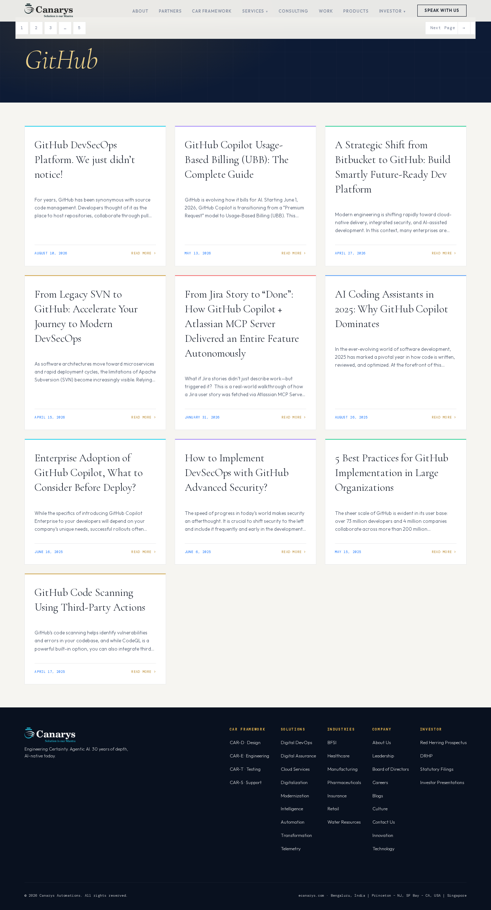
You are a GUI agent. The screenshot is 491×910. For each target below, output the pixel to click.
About (140, 11)
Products (355, 11)
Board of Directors (390, 769)
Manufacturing (342, 769)
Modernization (295, 795)
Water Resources (344, 822)
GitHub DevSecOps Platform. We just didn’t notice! (85, 159)
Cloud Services (295, 769)
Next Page (447, 27)
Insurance (337, 795)
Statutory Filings (436, 769)
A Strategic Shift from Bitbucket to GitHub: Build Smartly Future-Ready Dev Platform (392, 167)
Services (253, 11)
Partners (170, 11)
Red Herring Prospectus (443, 742)
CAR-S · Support (246, 782)
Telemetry (291, 848)
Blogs (377, 795)
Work (326, 11)
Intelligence (292, 808)
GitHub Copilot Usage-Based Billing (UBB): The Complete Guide (237, 159)
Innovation (382, 835)
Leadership (383, 756)
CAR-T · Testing (245, 769)
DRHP (426, 756)
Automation (292, 822)
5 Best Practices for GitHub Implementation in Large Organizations (391, 472)
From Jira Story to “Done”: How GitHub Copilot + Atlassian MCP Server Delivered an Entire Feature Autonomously (242, 324)
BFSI (331, 742)
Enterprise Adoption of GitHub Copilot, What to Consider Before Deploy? (89, 472)
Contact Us (383, 822)
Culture (379, 808)
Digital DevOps (296, 742)
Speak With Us (442, 10)
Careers (380, 782)
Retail (333, 808)
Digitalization (294, 782)
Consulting (293, 11)
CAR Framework (212, 11)
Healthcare (338, 756)
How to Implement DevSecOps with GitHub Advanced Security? (237, 472)
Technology (383, 848)
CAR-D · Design (245, 742)
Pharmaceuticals (344, 782)
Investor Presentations (442, 782)
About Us (381, 742)
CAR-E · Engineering (249, 756)
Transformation (296, 835)
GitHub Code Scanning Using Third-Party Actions (91, 600)
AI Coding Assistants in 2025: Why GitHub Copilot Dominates (391, 309)
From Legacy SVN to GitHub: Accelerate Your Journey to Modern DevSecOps (86, 316)
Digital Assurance (298, 756)
